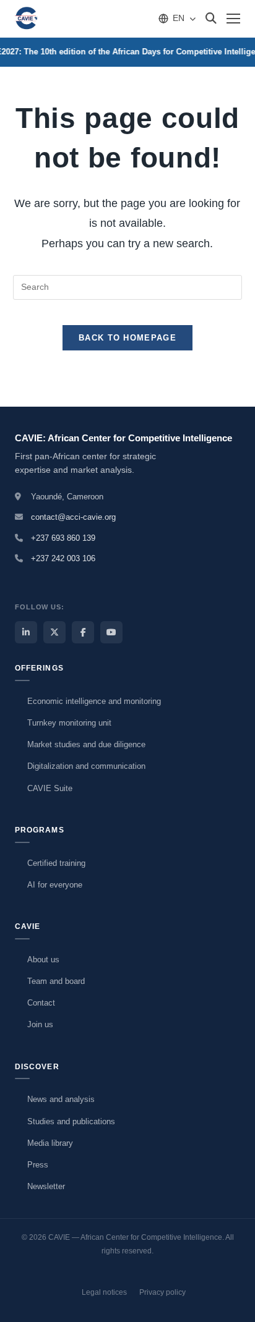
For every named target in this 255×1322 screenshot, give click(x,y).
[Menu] (233, 18)
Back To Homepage (127, 337)
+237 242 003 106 (63, 558)
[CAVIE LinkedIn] (26, 632)
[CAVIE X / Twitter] (54, 632)
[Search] (211, 18)
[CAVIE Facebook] (83, 632)
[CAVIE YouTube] (111, 632)
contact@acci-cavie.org (73, 517)
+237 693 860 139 (63, 538)
